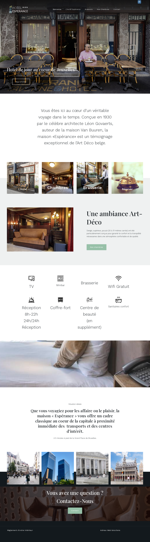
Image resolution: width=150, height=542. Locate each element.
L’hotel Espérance (73, 9)
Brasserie (89, 9)
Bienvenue (57, 9)
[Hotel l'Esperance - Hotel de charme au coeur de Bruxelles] (19, 9)
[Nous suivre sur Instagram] (139, 2)
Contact (117, 9)
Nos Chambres (103, 9)
